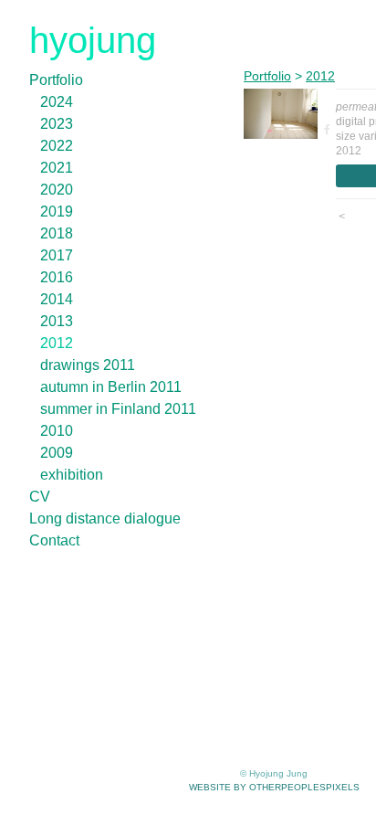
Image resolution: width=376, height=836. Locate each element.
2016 (56, 277)
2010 (56, 431)
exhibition (71, 474)
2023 (56, 124)
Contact (54, 540)
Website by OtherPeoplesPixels (274, 787)
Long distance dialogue (105, 518)
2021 (56, 167)
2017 (56, 255)
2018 (56, 233)
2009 (56, 452)
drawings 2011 (87, 365)
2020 (56, 189)
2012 (56, 343)
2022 (56, 145)
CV (39, 496)
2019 (56, 211)
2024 (56, 102)
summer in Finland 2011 (118, 409)
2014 (56, 299)
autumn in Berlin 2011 (111, 387)
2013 (56, 321)
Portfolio (56, 80)
